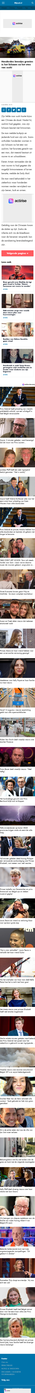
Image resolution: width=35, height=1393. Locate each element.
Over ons (4, 1362)
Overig (12, 8)
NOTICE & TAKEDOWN (10, 1369)
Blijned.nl (18, 3)
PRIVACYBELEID (6, 1365)
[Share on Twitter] (13, 110)
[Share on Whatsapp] (3, 110)
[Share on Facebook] (8, 110)
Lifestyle (4, 8)
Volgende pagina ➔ (17, 253)
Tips (26, 8)
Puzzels (19, 8)
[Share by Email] (19, 110)
